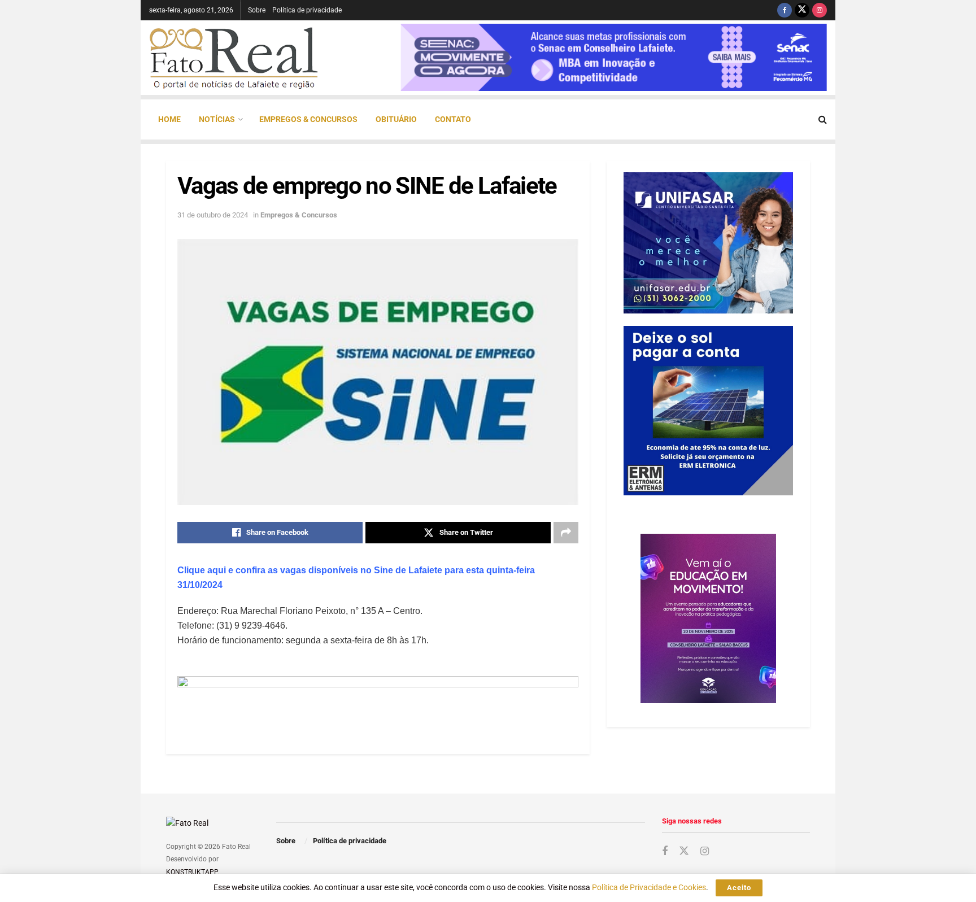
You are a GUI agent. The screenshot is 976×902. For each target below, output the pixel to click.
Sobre (256, 10)
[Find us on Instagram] (819, 10)
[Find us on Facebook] (784, 10)
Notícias (217, 119)
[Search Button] (822, 119)
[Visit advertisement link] (377, 701)
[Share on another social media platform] (566, 532)
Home (169, 119)
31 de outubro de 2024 (212, 215)
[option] (613, 57)
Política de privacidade (307, 10)
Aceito (739, 887)
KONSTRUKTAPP (191, 872)
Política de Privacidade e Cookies (649, 887)
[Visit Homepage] (234, 57)
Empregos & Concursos (308, 119)
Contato (453, 119)
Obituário (396, 119)
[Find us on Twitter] (802, 10)
